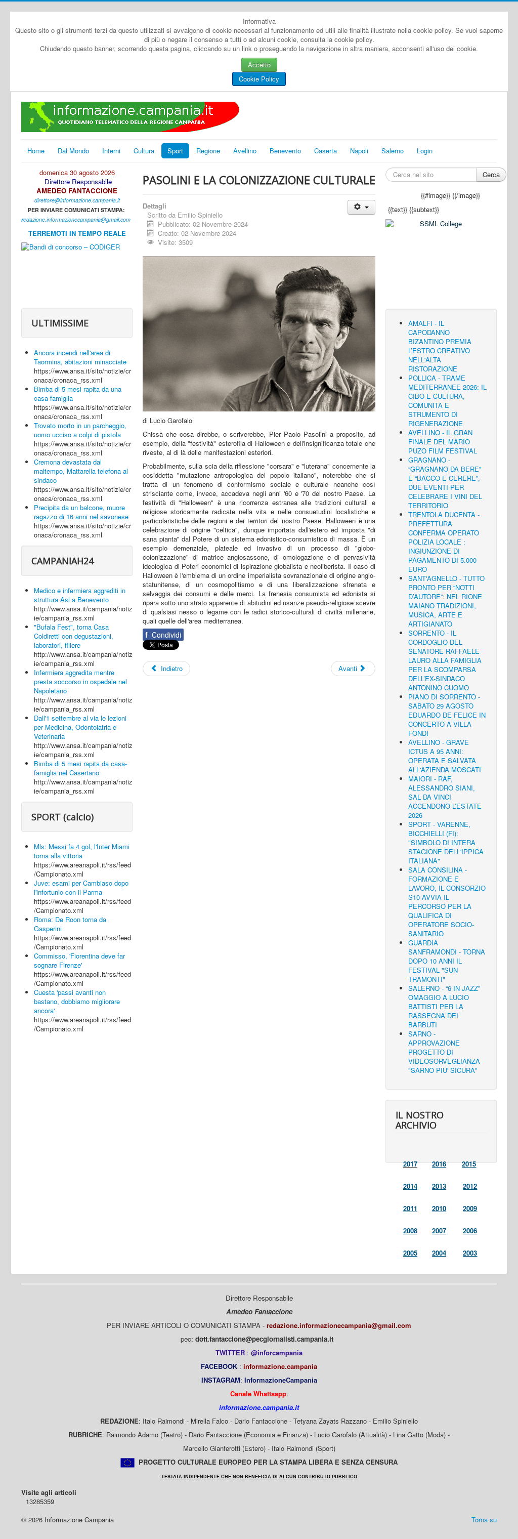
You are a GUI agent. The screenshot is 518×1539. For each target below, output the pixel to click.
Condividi (163, 635)
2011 (410, 1208)
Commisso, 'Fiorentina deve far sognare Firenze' (79, 960)
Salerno (392, 150)
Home (36, 150)
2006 (470, 1230)
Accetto (259, 64)
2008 (410, 1230)
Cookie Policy (259, 79)
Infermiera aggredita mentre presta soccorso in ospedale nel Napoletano (80, 681)
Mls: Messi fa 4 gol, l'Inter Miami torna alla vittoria (82, 851)
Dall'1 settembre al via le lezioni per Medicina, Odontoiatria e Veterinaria (80, 727)
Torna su (484, 1519)
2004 (439, 1253)
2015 (469, 1164)
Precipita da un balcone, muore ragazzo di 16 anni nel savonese (81, 512)
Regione (208, 150)
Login (425, 150)
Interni (111, 150)
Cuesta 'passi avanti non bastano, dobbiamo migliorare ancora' (77, 1001)
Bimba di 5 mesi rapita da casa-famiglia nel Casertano (80, 768)
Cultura (144, 150)
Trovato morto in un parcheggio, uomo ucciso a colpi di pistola (80, 430)
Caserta (325, 150)
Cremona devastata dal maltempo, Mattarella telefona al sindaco (81, 471)
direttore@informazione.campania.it (77, 200)
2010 (439, 1208)
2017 (410, 1164)
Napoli (359, 150)
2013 (439, 1186)
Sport (175, 150)
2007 (439, 1230)
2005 (410, 1253)
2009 (470, 1208)
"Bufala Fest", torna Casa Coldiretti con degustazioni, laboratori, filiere (73, 636)
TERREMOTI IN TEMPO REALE (77, 233)
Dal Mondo (73, 150)
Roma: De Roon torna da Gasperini (70, 923)
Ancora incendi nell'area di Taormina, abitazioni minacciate (80, 357)
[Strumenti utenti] (361, 207)
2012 (470, 1186)
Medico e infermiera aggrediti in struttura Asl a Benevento (79, 595)
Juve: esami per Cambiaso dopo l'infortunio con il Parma (81, 887)
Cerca (491, 174)
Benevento (285, 150)
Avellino (244, 150)
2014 (410, 1186)
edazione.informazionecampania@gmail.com (77, 219)
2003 (470, 1253)
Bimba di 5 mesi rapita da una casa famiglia (77, 393)
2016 (439, 1164)
